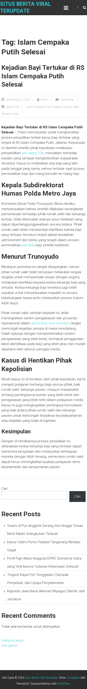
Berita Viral (12, 106)
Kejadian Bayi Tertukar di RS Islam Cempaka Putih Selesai (42, 76)
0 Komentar (67, 99)
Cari (4, 489)
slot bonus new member (50, 323)
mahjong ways (12, 640)
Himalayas (73, 677)
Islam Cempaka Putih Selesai (43, 106)
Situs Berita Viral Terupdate (41, 677)
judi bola (28, 245)
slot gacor (9, 645)
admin (44, 99)
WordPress (63, 683)
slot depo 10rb (33, 153)
